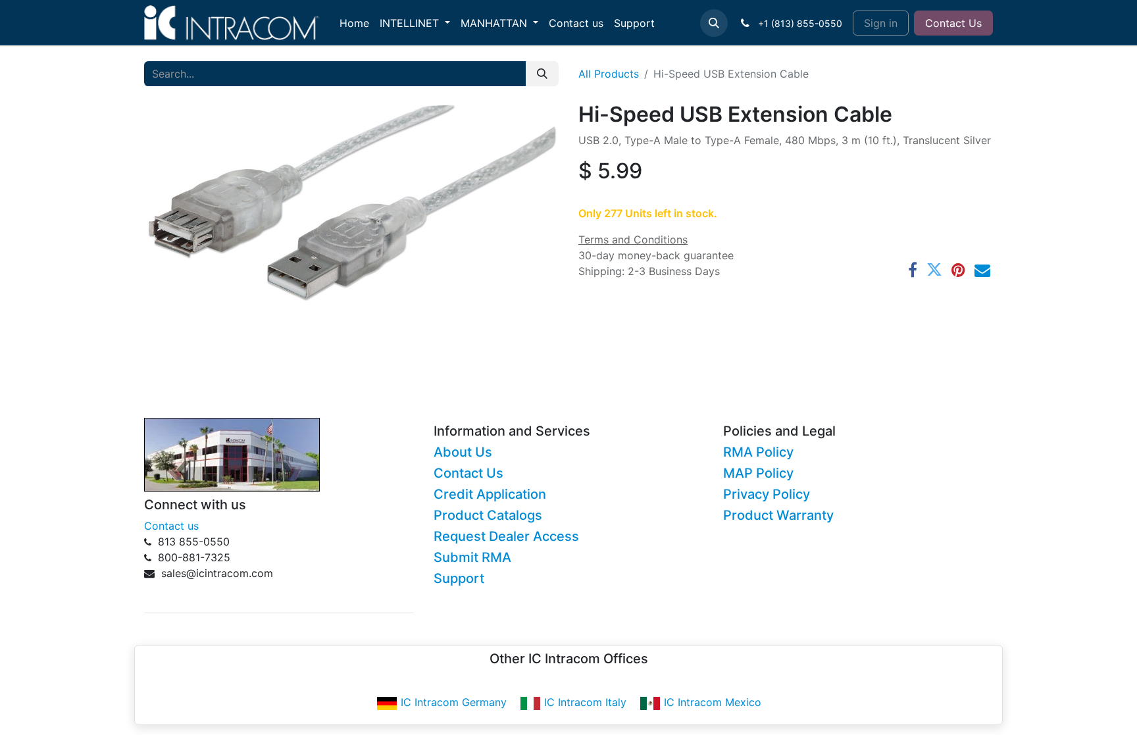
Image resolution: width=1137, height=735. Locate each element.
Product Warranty (778, 515)
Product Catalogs (488, 515)
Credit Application (490, 494)
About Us (463, 452)
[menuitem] (354, 23)
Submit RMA (472, 557)
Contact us (171, 525)
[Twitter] (934, 270)
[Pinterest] (958, 270)
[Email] (982, 270)
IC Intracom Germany (454, 702)
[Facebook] (912, 270)
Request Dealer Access (506, 536)
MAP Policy (758, 473)
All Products (608, 73)
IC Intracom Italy (585, 702)
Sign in (880, 23)
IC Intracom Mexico (712, 702)
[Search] (542, 73)
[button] (714, 23)
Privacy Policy (766, 494)
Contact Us (953, 23)
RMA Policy (758, 452)
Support (459, 578)
